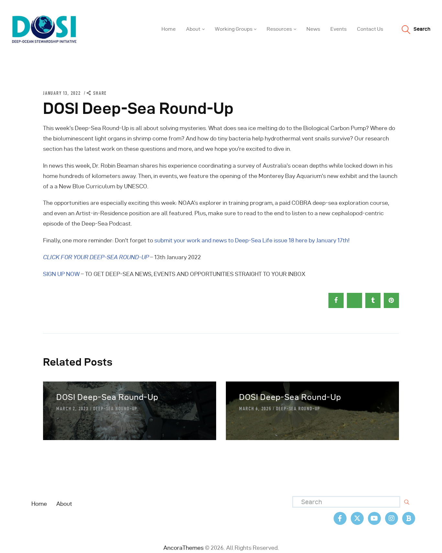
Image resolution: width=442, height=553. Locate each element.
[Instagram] (391, 518)
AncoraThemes (183, 548)
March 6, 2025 (255, 408)
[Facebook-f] (340, 518)
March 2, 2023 (72, 408)
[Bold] (408, 518)
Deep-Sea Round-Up (115, 408)
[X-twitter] (357, 518)
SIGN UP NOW (61, 274)
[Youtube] (374, 518)
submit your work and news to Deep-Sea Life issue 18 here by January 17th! (251, 240)
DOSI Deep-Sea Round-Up (107, 397)
